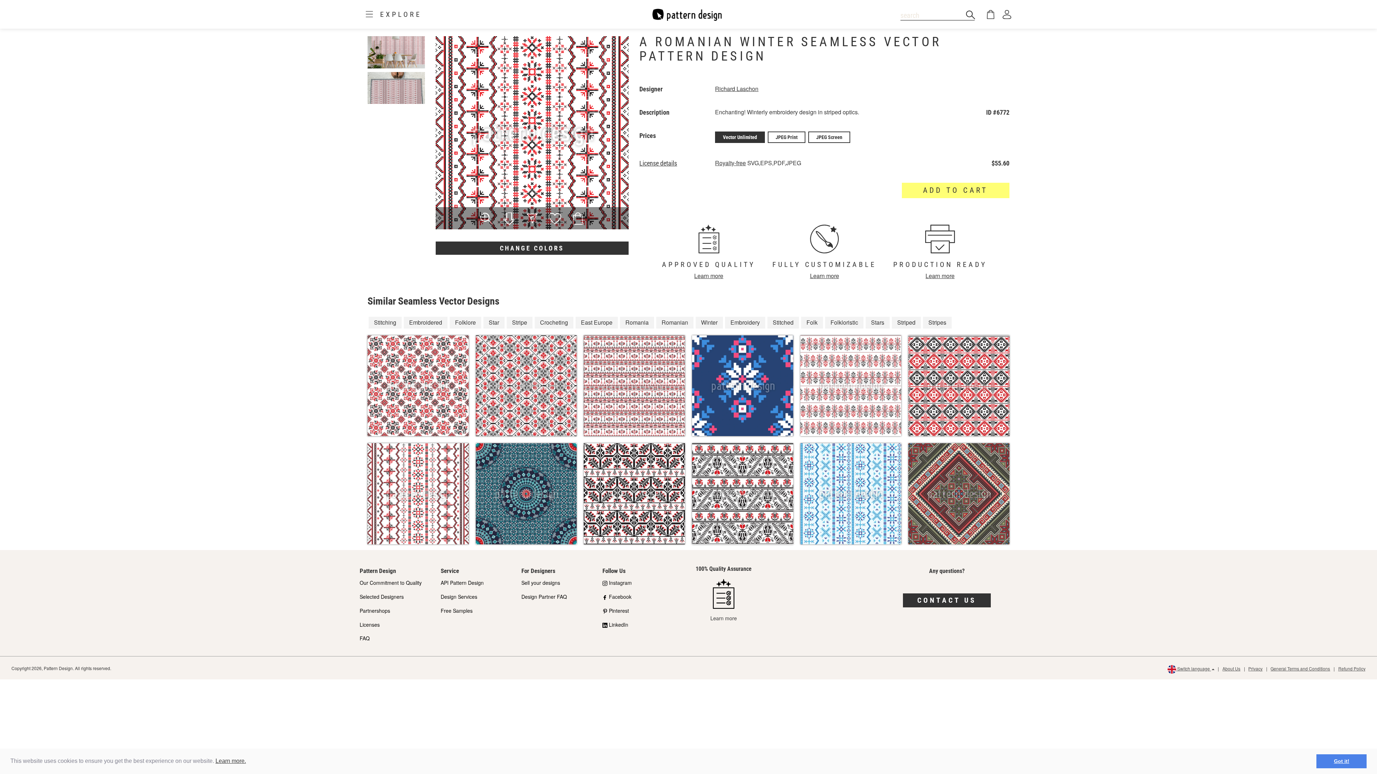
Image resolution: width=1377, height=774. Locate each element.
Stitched (783, 322)
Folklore (465, 322)
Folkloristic (844, 322)
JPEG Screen (829, 137)
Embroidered (425, 322)
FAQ (365, 638)
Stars (877, 322)
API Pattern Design (462, 582)
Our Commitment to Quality (391, 582)
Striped (906, 322)
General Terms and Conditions (1300, 668)
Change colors (532, 248)
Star (494, 322)
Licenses (370, 624)
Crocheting (554, 322)
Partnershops (375, 610)
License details (658, 163)
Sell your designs (540, 582)
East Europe (596, 322)
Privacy (1255, 668)
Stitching (385, 322)
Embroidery (745, 322)
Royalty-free (730, 163)
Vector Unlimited (740, 137)
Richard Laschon (736, 89)
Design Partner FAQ (544, 596)
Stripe (519, 322)
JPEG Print (787, 137)
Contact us (946, 600)
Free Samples (457, 610)
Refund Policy (1352, 668)
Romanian (675, 322)
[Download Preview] (509, 219)
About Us (1231, 668)
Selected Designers (382, 596)
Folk (812, 322)
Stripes (937, 322)
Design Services (459, 596)
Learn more (708, 276)
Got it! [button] (1341, 761)
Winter (709, 322)
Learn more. (231, 761)
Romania (637, 322)
